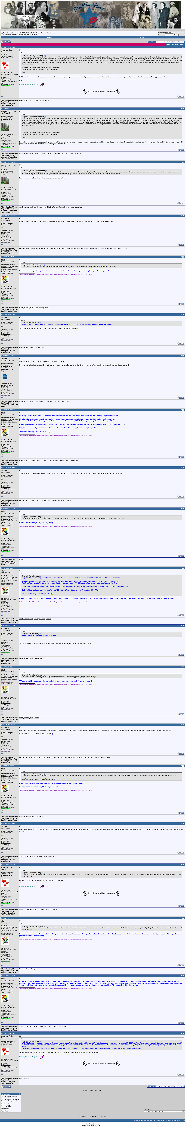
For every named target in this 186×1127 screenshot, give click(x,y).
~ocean (124, 248)
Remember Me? (180, 33)
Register (49, 37)
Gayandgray (56, 153)
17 (163, 42)
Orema (119, 248)
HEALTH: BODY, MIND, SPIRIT (25, 33)
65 (168, 42)
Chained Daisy (7, 50)
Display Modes (179, 44)
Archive (168, 1120)
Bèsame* (22, 248)
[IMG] (2, 1106)
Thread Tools (170, 44)
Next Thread (97, 1090)
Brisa (33, 248)
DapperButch (23, 100)
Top (184, 1120)
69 (176, 42)
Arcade (142, 37)
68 (174, 42)
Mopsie (102, 757)
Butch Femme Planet (9, 33)
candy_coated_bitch (26, 207)
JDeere (47, 307)
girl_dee (32, 100)
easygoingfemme (8, 112)
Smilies (3, 1105)
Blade (28, 248)
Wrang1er (5, 218)
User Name (161, 32)
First (158, 42)
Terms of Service (176, 1120)
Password (161, 35)
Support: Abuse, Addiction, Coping (45, 33)
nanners (38, 100)
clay (35, 207)
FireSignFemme (45, 153)
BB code (3, 1104)
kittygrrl (107, 248)
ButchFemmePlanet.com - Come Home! (152, 1120)
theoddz (67, 460)
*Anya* (21, 856)
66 (170, 42)
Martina (49, 460)
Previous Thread (88, 1090)
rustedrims (45, 100)
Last (181, 42)
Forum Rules (4, 1111)
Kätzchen (71, 153)
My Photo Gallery (6, 78)
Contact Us (136, 1120)
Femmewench (70, 757)
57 (165, 42)
